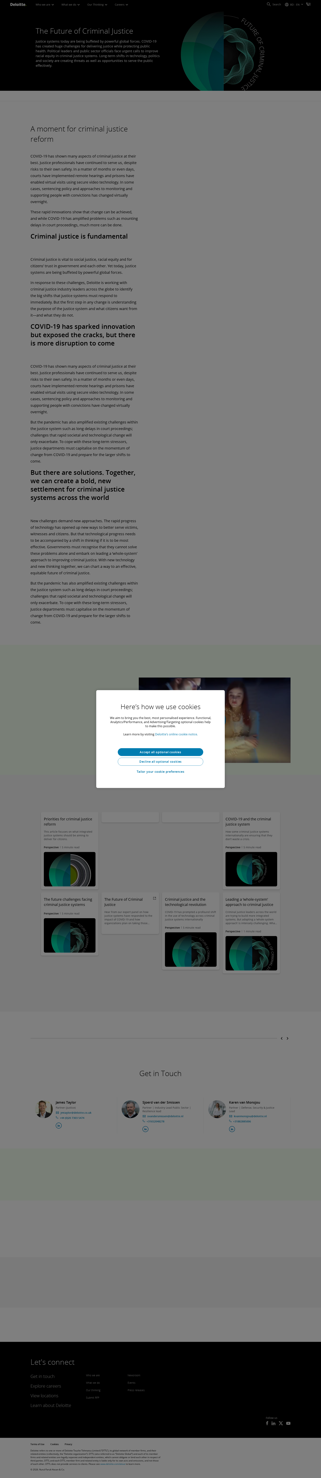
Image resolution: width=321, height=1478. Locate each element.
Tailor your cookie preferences (160, 772)
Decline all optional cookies (160, 762)
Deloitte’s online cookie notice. (176, 734)
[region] (160, 739)
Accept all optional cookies (160, 752)
